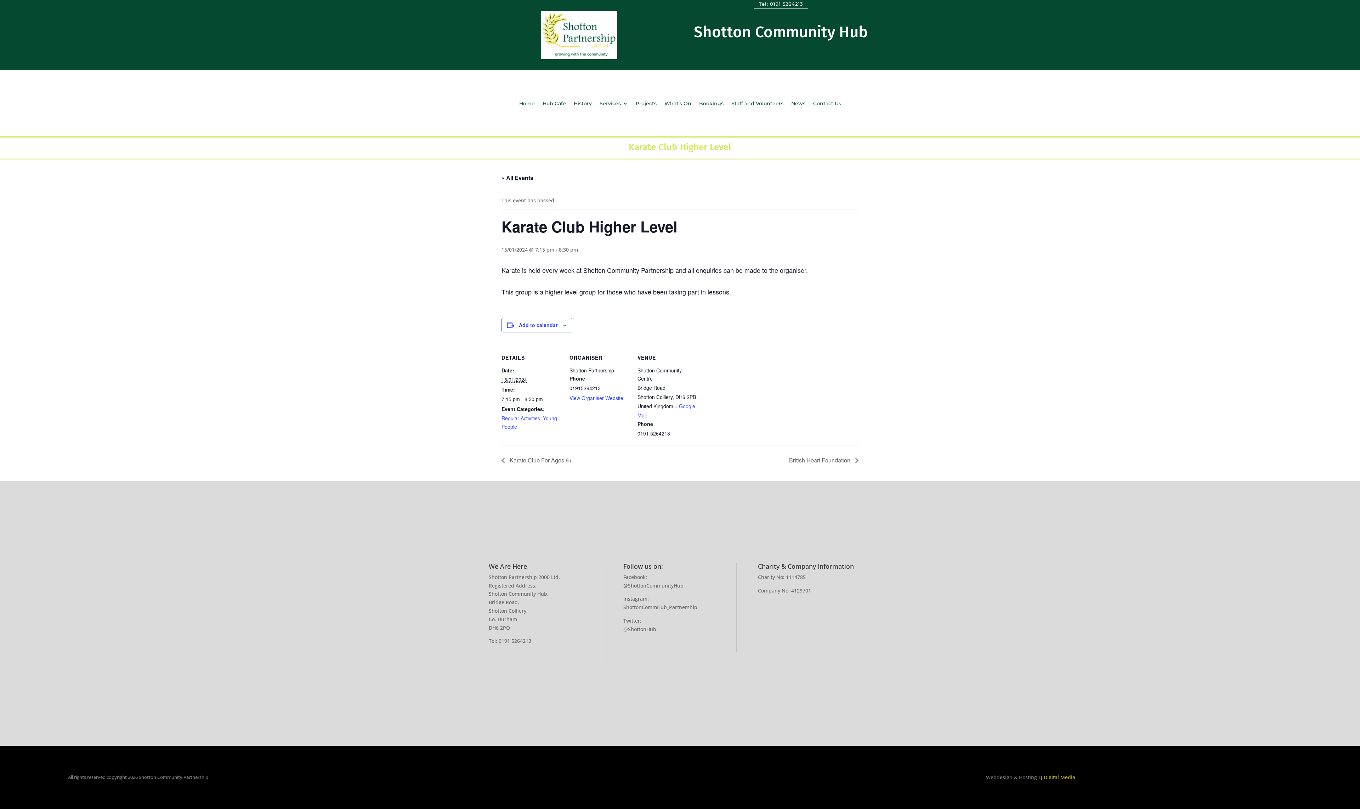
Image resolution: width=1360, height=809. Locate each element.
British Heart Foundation (820, 460)
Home (527, 104)
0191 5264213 (786, 4)
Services (610, 104)
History (583, 104)
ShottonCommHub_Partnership (660, 607)
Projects (646, 104)
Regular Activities (521, 418)
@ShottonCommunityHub (653, 585)
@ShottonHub (639, 629)
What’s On (677, 104)
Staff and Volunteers (757, 104)
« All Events (517, 178)
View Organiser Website (596, 397)
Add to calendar (538, 324)
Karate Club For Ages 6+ (540, 460)
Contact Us (827, 104)
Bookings (711, 104)
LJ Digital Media (1056, 777)
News (798, 104)
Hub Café (554, 104)
